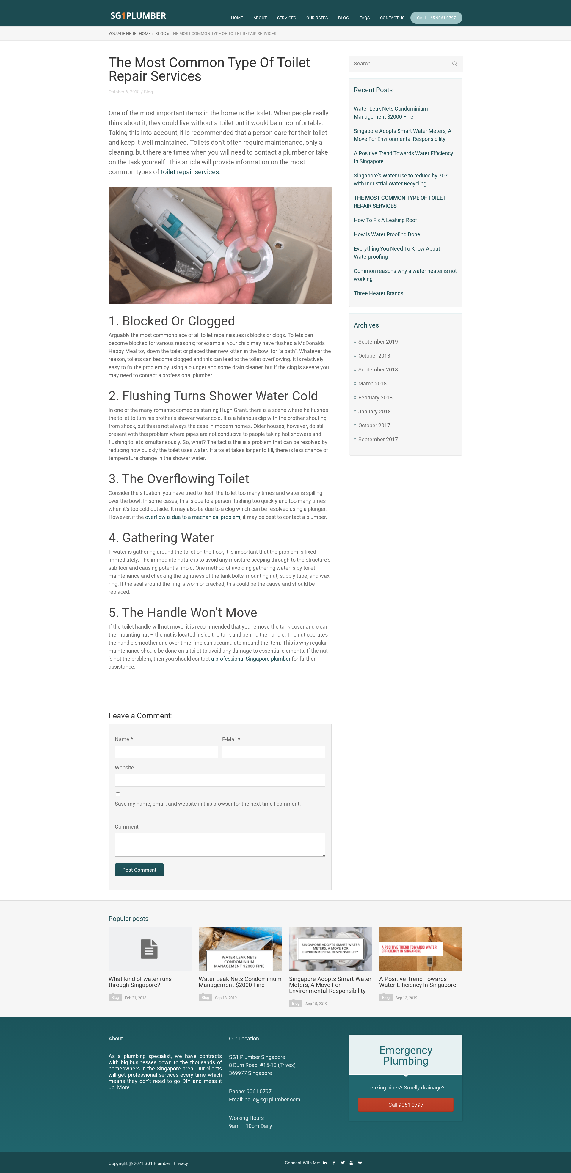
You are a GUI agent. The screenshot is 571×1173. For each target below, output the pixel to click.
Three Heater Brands (378, 293)
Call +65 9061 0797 (436, 17)
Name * (124, 739)
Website (124, 767)
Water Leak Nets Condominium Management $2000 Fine (391, 113)
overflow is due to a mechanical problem (192, 517)
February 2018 (375, 397)
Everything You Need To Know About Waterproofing (397, 252)
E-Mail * (231, 739)
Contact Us (392, 17)
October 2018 (374, 355)
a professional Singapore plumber (251, 659)
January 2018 (374, 411)
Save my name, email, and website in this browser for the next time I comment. (208, 804)
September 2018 (378, 369)
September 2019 (378, 341)
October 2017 (374, 425)
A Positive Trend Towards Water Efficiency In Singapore (403, 157)
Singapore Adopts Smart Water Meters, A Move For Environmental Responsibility (402, 135)
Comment (127, 827)
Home (237, 17)
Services (286, 17)
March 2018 (372, 383)
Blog (343, 17)
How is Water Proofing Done (387, 234)
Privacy (181, 1163)
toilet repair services (190, 172)
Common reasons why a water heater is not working (405, 275)
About (260, 17)
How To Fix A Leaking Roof (385, 220)
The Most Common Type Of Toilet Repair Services (400, 202)
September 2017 (378, 439)
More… (125, 1087)
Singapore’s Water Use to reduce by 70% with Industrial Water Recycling (401, 179)
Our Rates (317, 17)
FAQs (365, 17)
